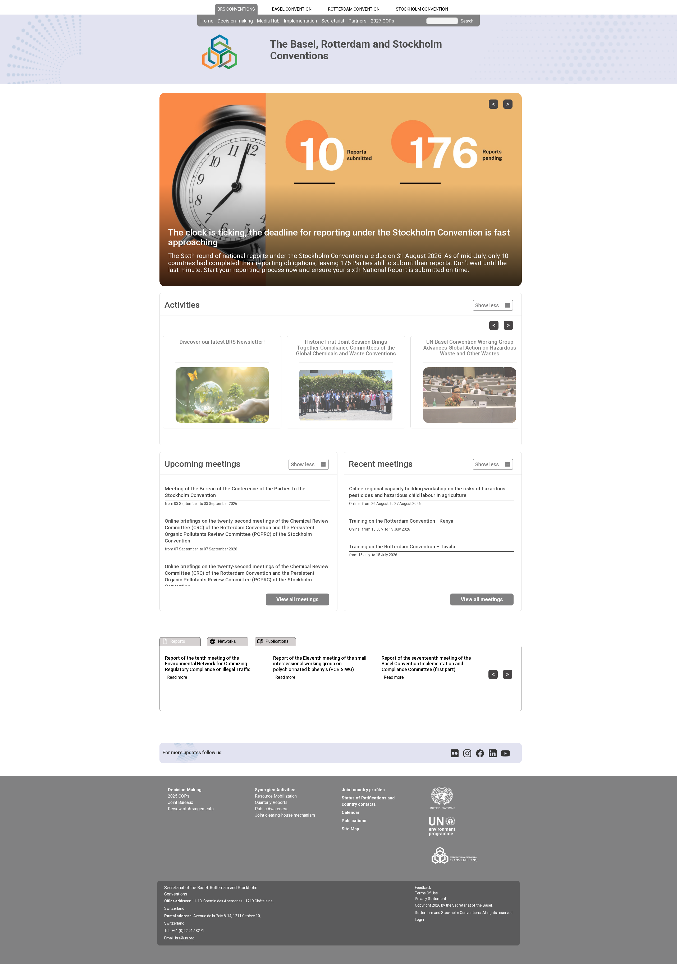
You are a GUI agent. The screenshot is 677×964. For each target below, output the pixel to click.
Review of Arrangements (191, 808)
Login (419, 919)
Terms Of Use (426, 893)
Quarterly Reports (271, 802)
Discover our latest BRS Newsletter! (222, 342)
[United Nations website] (468, 798)
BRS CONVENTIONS (236, 9)
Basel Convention (292, 9)
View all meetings (297, 599)
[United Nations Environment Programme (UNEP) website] (468, 822)
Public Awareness (272, 808)
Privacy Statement (430, 899)
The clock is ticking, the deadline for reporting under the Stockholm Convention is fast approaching (339, 237)
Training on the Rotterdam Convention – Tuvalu (402, 547)
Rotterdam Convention (353, 9)
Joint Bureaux (180, 802)
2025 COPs (178, 796)
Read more (177, 677)
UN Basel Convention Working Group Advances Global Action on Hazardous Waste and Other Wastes (469, 347)
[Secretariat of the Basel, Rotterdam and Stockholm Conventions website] (469, 855)
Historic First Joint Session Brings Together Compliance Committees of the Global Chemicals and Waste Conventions (346, 347)
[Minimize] (493, 304)
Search (467, 21)
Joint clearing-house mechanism (285, 815)
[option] (248, 496)
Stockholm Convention (422, 9)
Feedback (423, 887)
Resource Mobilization (276, 796)
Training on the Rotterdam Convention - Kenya (401, 521)
